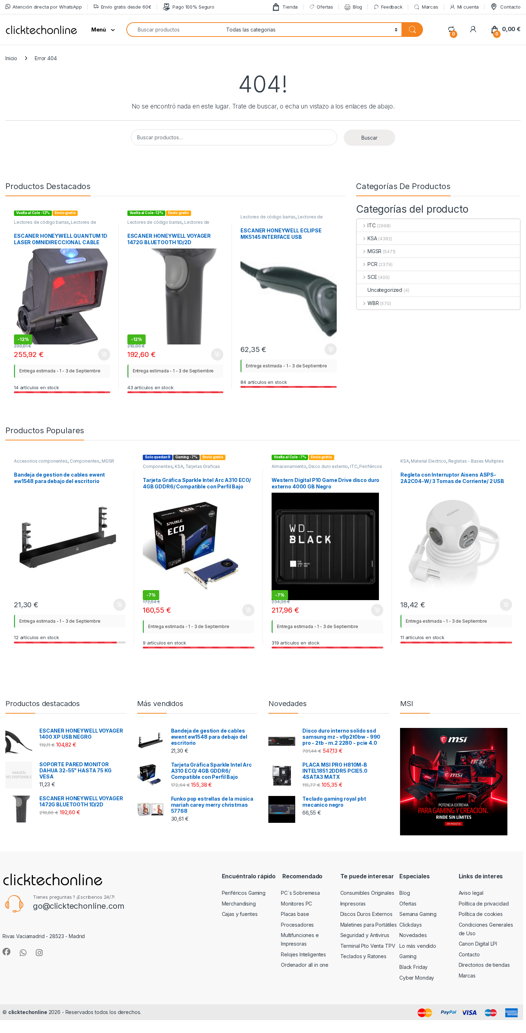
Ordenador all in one (304, 965)
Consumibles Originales (367, 893)
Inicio (11, 58)
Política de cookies (481, 914)
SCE (372, 277)
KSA (372, 238)
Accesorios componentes (41, 461)
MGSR (374, 251)
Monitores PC (296, 904)
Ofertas (325, 7)
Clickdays (410, 925)
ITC (371, 225)
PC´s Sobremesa (300, 893)
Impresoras (353, 904)
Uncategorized (384, 290)
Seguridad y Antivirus (364, 935)
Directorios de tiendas (484, 965)
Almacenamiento (289, 466)
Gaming (408, 956)
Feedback (392, 7)
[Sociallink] (6, 952)
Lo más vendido (417, 946)
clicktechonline (27, 1012)
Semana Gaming (418, 914)
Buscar (369, 138)
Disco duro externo (328, 466)
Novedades (413, 935)
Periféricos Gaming (244, 893)
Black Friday (413, 967)
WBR (373, 303)
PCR (372, 264)
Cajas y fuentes (240, 914)
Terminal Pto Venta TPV (367, 946)
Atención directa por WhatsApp (47, 7)
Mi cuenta (468, 7)
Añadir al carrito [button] (103, 354)
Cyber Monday (416, 978)
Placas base (295, 914)
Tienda (290, 7)
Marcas (430, 7)
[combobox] (174, 29)
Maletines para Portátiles (368, 925)
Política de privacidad (484, 904)
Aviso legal (471, 893)
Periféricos (370, 466)
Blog (357, 7)
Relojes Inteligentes (303, 954)
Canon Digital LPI (478, 944)
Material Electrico (428, 461)
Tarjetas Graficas (202, 466)
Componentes (84, 461)
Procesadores (297, 925)
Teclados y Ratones (363, 956)
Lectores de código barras (41, 222)
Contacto (510, 7)
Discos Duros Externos (366, 914)
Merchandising (239, 904)
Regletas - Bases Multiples (476, 461)
